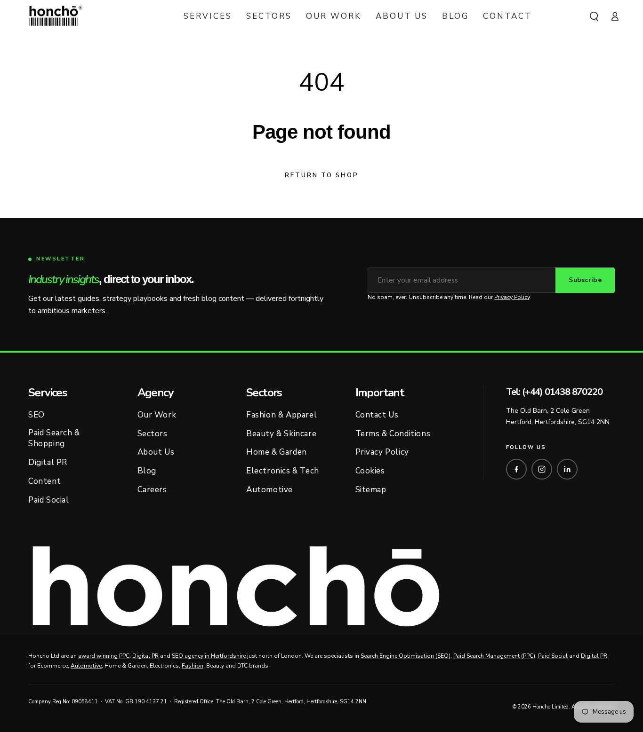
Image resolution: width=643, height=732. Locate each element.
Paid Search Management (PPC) (494, 656)
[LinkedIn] (567, 469)
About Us (156, 452)
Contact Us (377, 414)
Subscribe (585, 279)
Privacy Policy (512, 297)
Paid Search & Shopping (54, 438)
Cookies (370, 470)
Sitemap (370, 489)
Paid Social (48, 500)
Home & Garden (276, 452)
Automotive (269, 489)
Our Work (157, 414)
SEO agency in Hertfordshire (209, 656)
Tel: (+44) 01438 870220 (554, 392)
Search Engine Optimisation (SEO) (405, 656)
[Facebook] (516, 469)
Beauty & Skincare (281, 433)
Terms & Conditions (393, 433)
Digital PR (47, 462)
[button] (594, 16)
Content (44, 481)
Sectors (152, 433)
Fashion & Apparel (281, 414)
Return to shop (322, 175)
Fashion (192, 665)
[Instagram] (541, 469)
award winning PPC (103, 656)
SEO (36, 414)
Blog (146, 470)
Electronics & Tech (282, 470)
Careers (152, 489)
